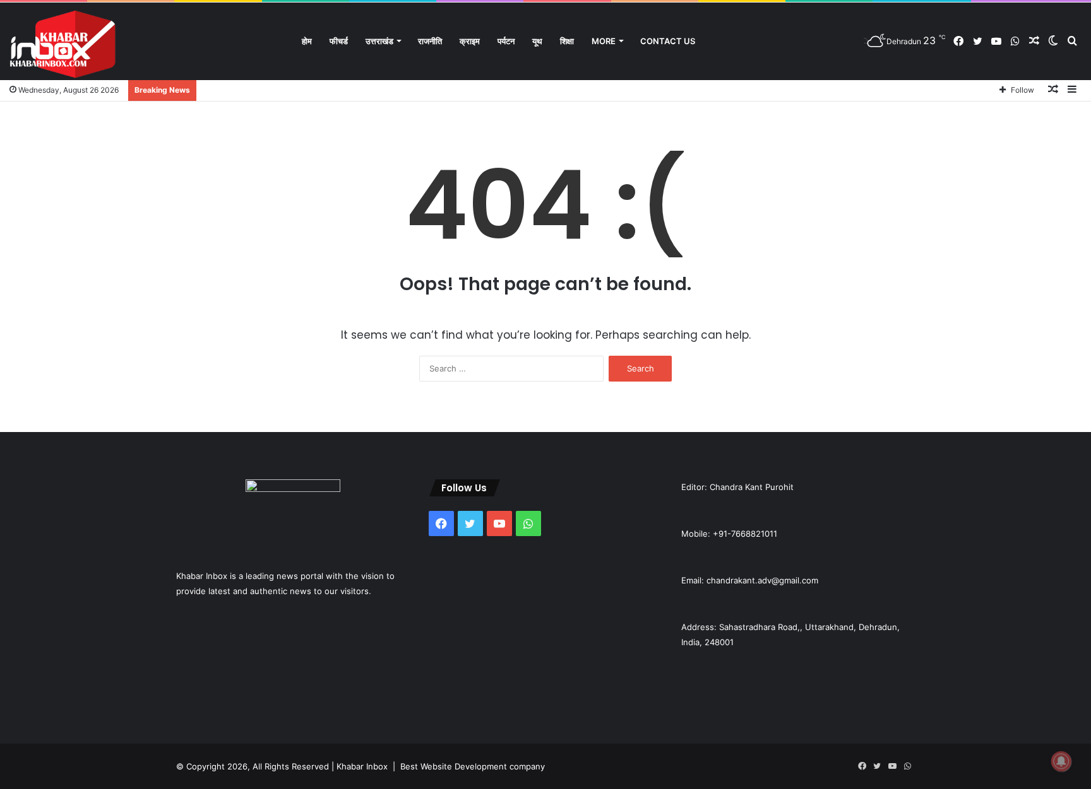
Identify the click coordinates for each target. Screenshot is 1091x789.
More (604, 41)
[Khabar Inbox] (63, 44)
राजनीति (430, 41)
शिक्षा (567, 41)
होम (307, 41)
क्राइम (470, 41)
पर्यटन (506, 41)
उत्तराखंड (379, 41)
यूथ (537, 41)
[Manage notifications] (1061, 761)
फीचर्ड (339, 41)
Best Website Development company (472, 766)
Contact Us (667, 41)
